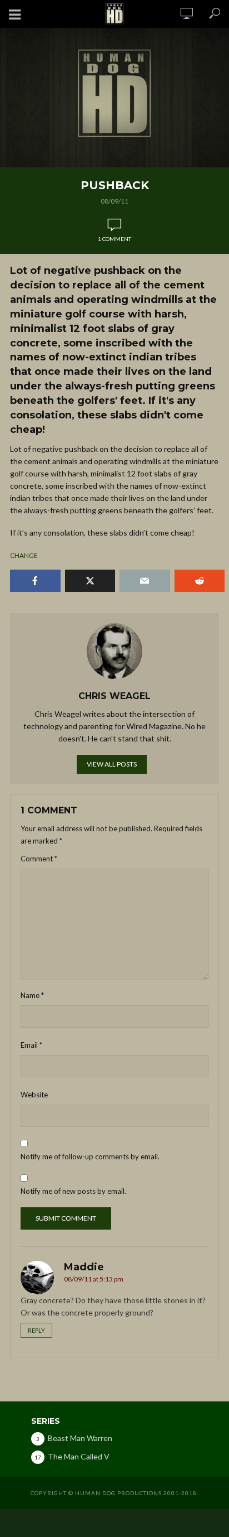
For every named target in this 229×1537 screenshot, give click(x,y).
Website (34, 1094)
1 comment (114, 238)
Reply (36, 1330)
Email (31, 1044)
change (24, 555)
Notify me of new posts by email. (73, 1191)
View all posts (112, 764)
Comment (39, 858)
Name (32, 995)
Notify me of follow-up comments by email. (90, 1156)
